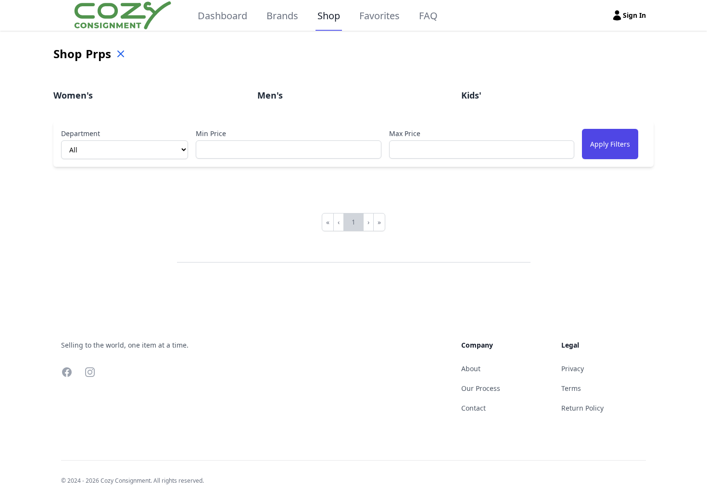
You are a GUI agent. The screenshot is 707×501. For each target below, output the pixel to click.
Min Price (211, 133)
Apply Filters (610, 144)
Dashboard (222, 15)
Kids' (471, 95)
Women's (73, 95)
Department (80, 133)
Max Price (404, 133)
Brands (282, 15)
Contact (473, 408)
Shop (328, 15)
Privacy (572, 368)
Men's (270, 95)
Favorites (379, 15)
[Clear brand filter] (120, 54)
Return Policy (582, 408)
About (470, 368)
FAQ (428, 15)
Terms (571, 388)
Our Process (480, 388)
